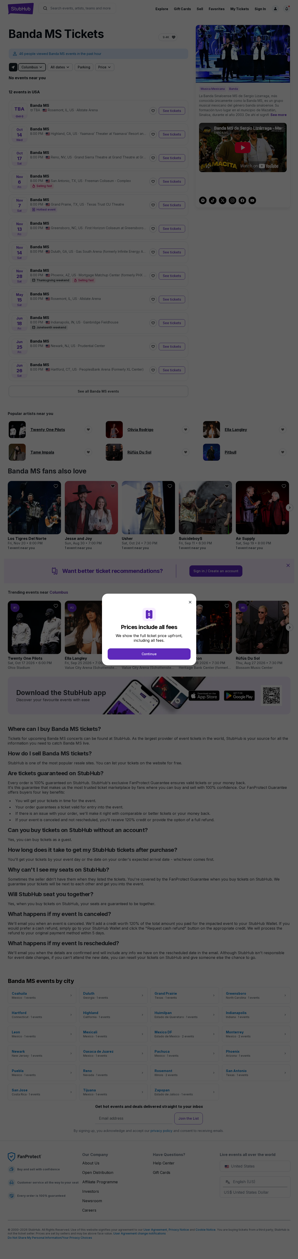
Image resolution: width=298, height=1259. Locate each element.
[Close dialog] (190, 602)
